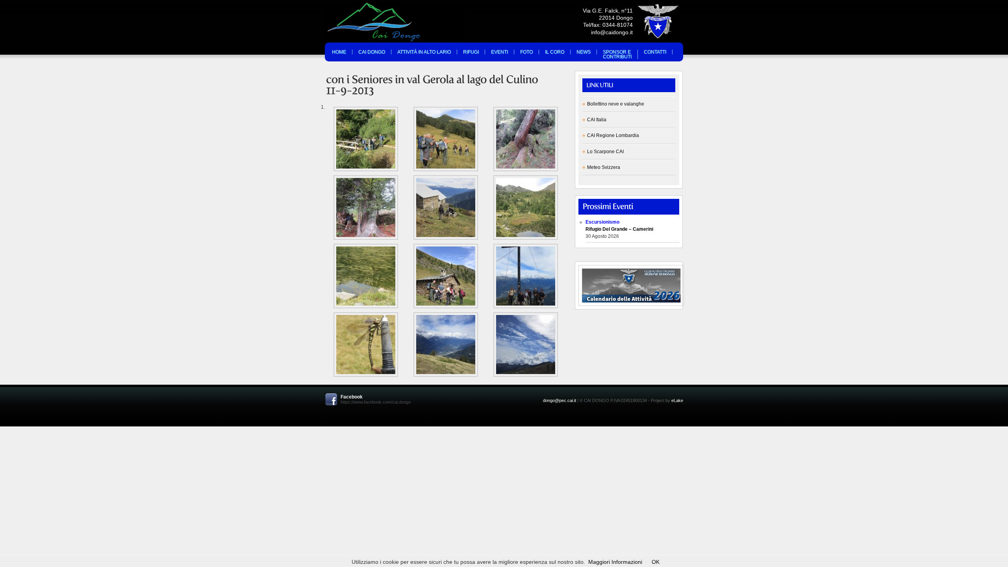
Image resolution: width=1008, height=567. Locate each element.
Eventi (499, 52)
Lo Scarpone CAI (605, 151)
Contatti (655, 52)
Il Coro (554, 52)
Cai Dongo (371, 52)
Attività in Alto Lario (424, 52)
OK (656, 562)
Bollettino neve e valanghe (615, 104)
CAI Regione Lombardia (613, 135)
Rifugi (471, 52)
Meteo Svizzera (603, 167)
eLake (677, 400)
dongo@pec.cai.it (559, 400)
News (583, 52)
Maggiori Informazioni (615, 562)
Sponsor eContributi (617, 54)
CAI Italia (596, 119)
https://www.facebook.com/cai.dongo (376, 402)
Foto (526, 52)
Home (339, 52)
